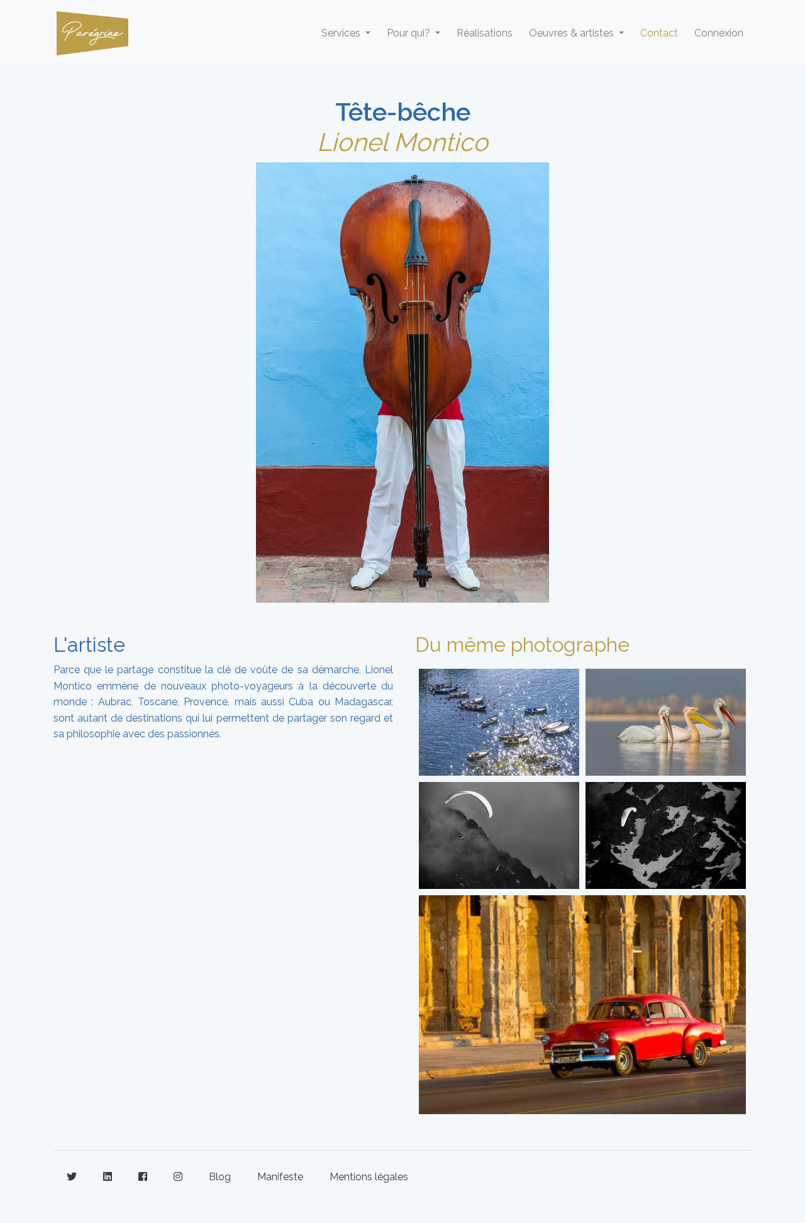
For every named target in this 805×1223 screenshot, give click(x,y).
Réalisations (485, 33)
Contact (659, 33)
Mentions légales (369, 1177)
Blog (220, 1177)
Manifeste (280, 1177)
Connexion (718, 33)
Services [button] (342, 33)
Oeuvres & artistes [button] (572, 33)
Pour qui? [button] (410, 33)
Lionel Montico (402, 142)
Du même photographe (522, 644)
